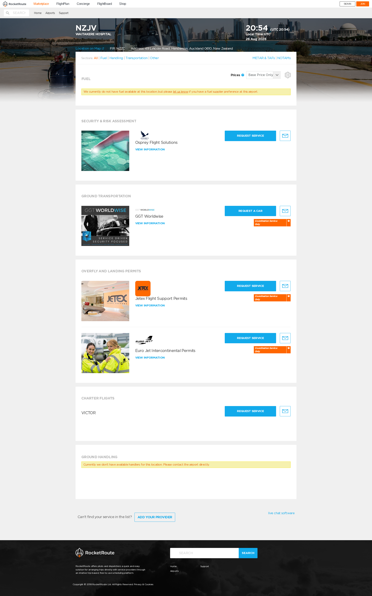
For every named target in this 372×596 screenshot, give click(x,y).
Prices (236, 75)
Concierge (83, 3)
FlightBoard (104, 3)
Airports (50, 13)
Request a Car (250, 211)
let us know (180, 91)
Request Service (250, 135)
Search (248, 553)
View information (150, 149)
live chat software (281, 513)
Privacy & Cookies (143, 584)
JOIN (362, 4)
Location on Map (89, 48)
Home (37, 13)
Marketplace (41, 3)
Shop (122, 3)
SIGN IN (347, 4)
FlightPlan (62, 3)
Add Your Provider (155, 517)
